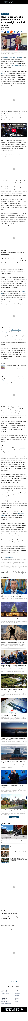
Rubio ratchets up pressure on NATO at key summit (12, 786)
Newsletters (17, 991)
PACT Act (23, 189)
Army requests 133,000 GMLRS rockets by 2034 (18, 845)
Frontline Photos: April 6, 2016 (9, 922)
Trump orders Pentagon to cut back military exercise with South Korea (18, 852)
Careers (16, 1001)
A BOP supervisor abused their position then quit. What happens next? (14, 917)
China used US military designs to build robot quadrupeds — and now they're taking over (11, 841)
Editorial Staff (4, 1005)
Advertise (3, 999)
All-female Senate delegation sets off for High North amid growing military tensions (13, 762)
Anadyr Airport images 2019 (8, 929)
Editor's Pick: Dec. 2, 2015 (7, 925)
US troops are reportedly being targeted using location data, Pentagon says (13, 714)
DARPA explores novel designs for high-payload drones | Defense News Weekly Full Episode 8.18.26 (18, 859)
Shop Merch (17, 993)
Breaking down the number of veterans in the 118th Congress (12, 253)
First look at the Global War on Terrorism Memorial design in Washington (11, 690)
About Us (17, 999)
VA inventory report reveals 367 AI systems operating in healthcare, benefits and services (12, 641)
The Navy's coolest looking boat (9, 913)
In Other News (5, 577)
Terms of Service (5, 993)
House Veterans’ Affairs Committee (12, 57)
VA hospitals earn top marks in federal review (12, 810)
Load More (14, 817)
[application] (14, 832)
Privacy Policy (4, 991)
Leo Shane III (5, 27)
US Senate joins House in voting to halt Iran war (13, 618)
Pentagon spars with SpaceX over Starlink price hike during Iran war (13, 738)
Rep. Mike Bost (5, 73)
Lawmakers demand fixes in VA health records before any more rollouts (16, 366)
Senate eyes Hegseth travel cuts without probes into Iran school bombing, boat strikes (13, 665)
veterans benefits (16, 65)
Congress (5, 13)
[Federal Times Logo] (8, 2)
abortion (22, 448)
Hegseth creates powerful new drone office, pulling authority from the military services (12, 595)
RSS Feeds (17, 995)
